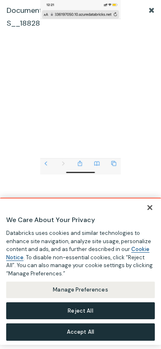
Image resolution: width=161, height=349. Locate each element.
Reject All (80, 310)
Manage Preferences (80, 289)
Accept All (80, 331)
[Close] (150, 207)
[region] (80, 271)
